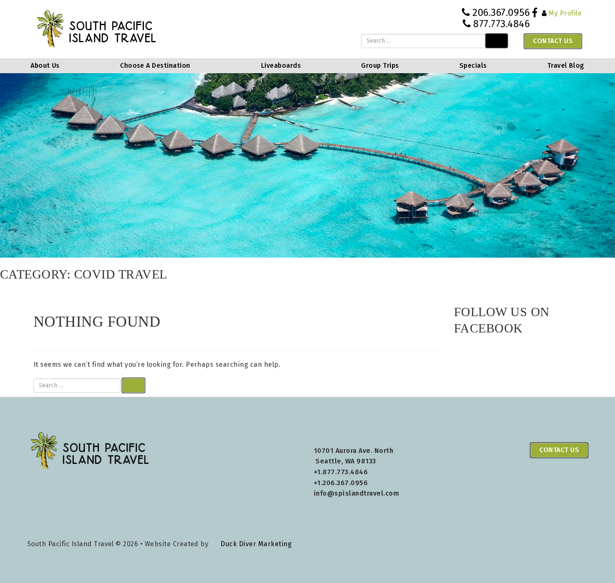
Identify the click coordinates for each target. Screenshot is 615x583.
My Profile (565, 13)
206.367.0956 (501, 12)
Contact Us (553, 41)
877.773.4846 (501, 24)
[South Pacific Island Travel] (96, 29)
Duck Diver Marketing (256, 544)
